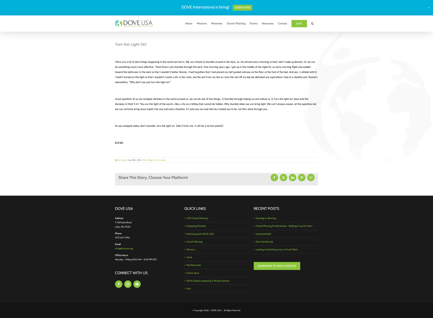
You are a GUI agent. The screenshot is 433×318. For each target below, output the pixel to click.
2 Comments (160, 160)
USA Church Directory (197, 218)
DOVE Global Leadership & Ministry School (207, 280)
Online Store (192, 273)
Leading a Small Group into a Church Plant (277, 249)
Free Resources (193, 265)
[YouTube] (137, 284)
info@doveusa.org (124, 248)
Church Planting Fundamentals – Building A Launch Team (284, 225)
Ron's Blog (147, 160)
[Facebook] (118, 284)
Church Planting (194, 241)
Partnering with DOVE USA (200, 233)
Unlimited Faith (263, 233)
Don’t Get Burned (264, 241)
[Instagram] (128, 284)
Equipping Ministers (196, 225)
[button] (312, 23)
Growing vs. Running (266, 218)
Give (188, 288)
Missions (190, 249)
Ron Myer (122, 160)
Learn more (242, 7)
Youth (189, 257)
